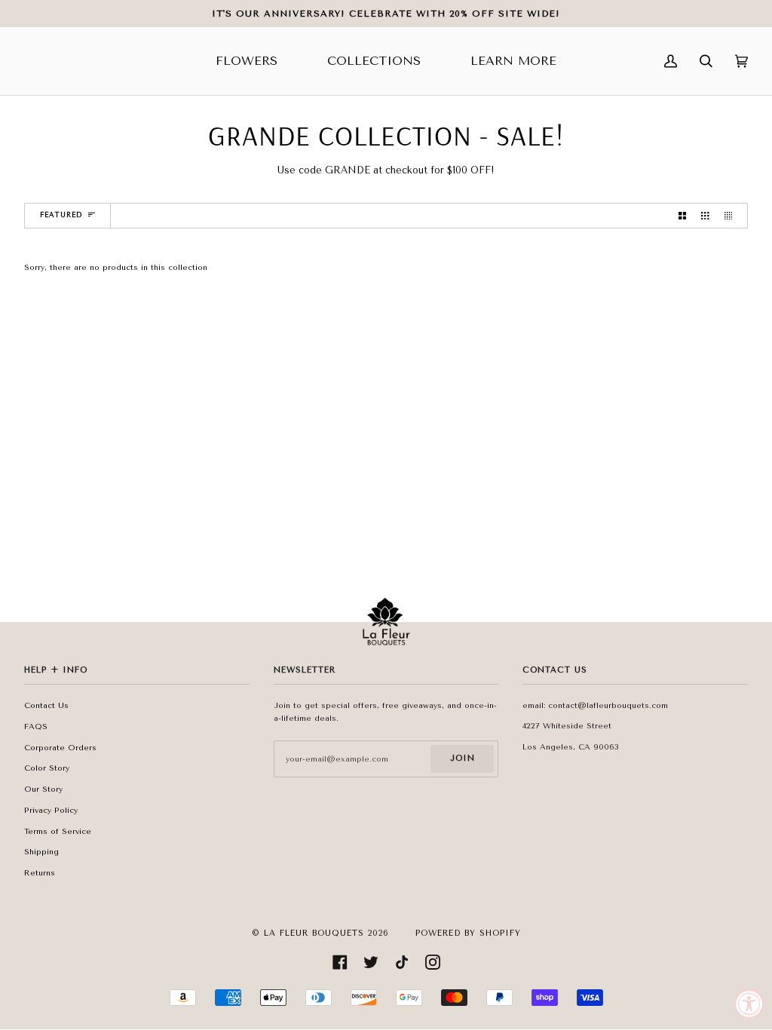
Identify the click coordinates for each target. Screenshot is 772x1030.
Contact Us (46, 705)
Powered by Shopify (468, 933)
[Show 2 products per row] (682, 216)
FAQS (35, 726)
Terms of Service (57, 831)
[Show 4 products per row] (732, 216)
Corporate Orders (60, 748)
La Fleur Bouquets (314, 933)
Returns (39, 873)
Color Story (46, 768)
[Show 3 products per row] (705, 216)
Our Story (43, 789)
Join (462, 758)
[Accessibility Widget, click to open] (749, 1004)
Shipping (41, 852)
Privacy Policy (51, 810)
